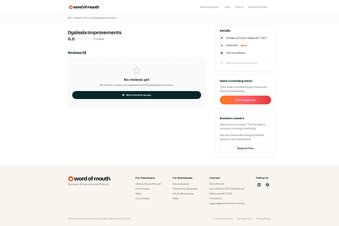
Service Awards (181, 183)
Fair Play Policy (244, 218)
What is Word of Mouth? (148, 183)
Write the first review (138, 95)
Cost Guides (142, 198)
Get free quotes (245, 99)
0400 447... (236, 45)
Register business (257, 7)
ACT (70, 17)
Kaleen (78, 17)
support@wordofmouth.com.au (227, 203)
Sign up (239, 7)
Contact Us (215, 198)
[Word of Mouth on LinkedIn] (259, 185)
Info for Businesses (183, 193)
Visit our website (235, 52)
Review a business (209, 7)
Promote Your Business (185, 188)
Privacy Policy (263, 218)
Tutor (86, 17)
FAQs (138, 193)
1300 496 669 (216, 183)
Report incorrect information (241, 62)
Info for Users (142, 188)
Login (227, 7)
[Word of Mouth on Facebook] (267, 185)
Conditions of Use (223, 218)
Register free (245, 148)
